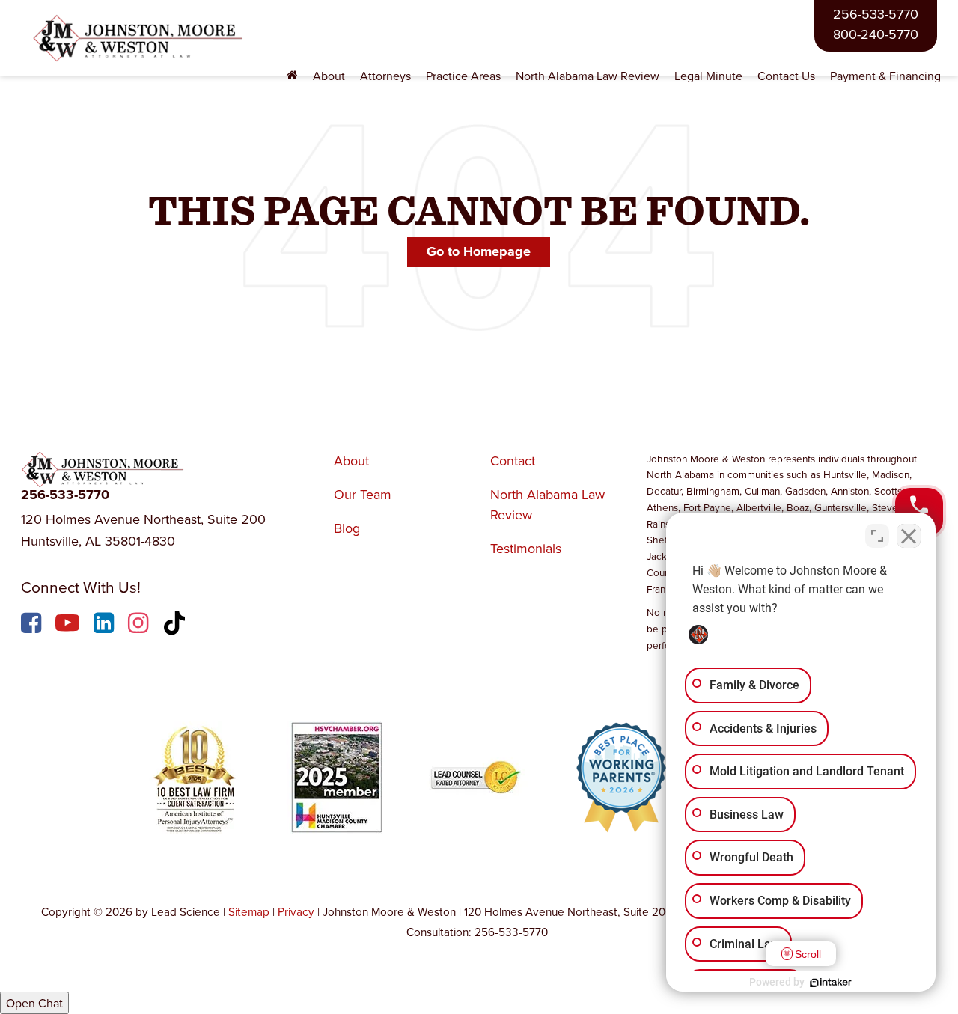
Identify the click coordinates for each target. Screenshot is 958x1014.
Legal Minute (708, 75)
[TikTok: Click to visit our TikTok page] (176, 625)
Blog (347, 528)
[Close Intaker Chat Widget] (909, 536)
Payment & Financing (885, 75)
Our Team (362, 494)
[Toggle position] (877, 536)
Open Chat (34, 1003)
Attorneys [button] (385, 75)
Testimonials (525, 548)
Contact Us (786, 75)
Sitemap (248, 911)
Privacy (296, 911)
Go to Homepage (479, 251)
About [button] (329, 75)
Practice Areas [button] (463, 75)
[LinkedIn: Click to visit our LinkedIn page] (105, 625)
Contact (512, 460)
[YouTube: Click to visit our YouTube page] (69, 625)
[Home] (292, 76)
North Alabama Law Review (587, 75)
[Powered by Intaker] (830, 982)
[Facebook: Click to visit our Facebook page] (33, 625)
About (351, 460)
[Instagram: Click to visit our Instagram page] (140, 625)
